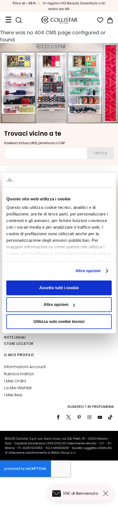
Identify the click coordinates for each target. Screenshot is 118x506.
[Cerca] (19, 20)
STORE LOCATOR (18, 343)
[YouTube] (99, 417)
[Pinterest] (79, 417)
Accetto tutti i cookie (59, 287)
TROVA (100, 153)
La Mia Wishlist (18, 388)
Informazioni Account (25, 366)
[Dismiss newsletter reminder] (107, 493)
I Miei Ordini (15, 381)
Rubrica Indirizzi (19, 374)
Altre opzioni (87, 270)
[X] (68, 417)
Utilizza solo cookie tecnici (59, 321)
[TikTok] (110, 417)
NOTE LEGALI (15, 337)
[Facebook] (58, 417)
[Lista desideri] (100, 20)
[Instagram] (89, 417)
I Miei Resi (13, 395)
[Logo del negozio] (59, 20)
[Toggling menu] (8, 20)
